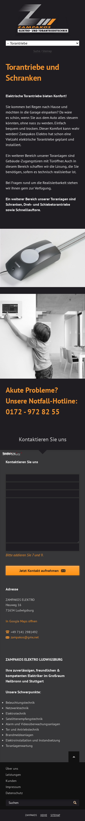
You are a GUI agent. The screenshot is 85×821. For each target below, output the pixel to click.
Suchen (14, 803)
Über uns (12, 769)
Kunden (11, 781)
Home (43, 815)
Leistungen (13, 775)
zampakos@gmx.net (25, 637)
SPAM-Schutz (12, 454)
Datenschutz (14, 793)
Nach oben (73, 756)
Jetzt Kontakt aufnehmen (39, 570)
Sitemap (47, 51)
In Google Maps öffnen (21, 621)
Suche (36, 51)
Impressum (13, 787)
